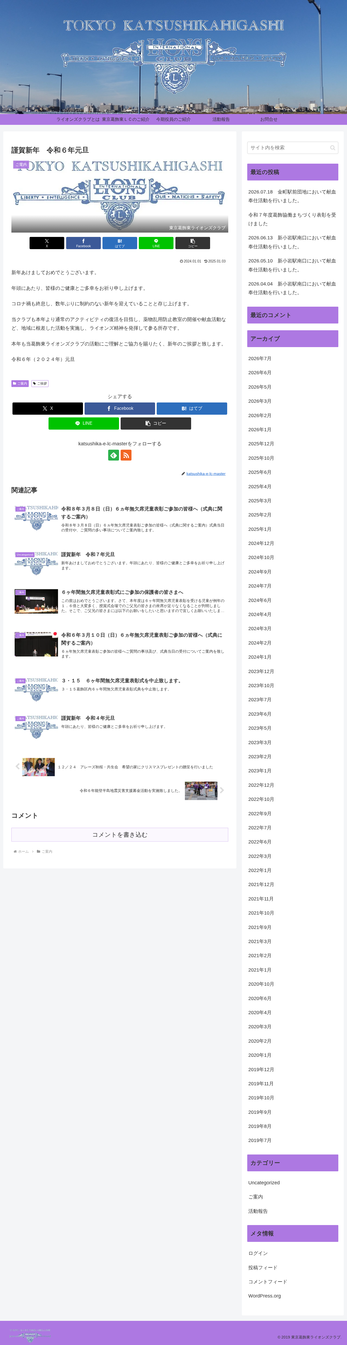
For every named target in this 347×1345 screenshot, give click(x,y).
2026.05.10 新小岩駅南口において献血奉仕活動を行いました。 (292, 265)
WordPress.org (264, 1296)
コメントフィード (267, 1281)
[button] (192, 243)
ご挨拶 (42, 383)
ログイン (258, 1253)
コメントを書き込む (120, 834)
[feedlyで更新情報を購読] (113, 455)
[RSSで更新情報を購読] (126, 455)
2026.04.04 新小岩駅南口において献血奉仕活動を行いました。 (292, 288)
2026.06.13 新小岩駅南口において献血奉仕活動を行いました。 (292, 242)
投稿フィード (263, 1267)
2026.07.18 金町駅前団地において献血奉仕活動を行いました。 (292, 196)
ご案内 (22, 383)
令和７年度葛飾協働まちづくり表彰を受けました (292, 219)
